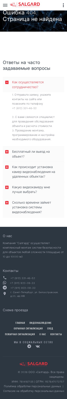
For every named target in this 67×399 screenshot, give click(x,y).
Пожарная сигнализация (20, 334)
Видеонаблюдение (41, 323)
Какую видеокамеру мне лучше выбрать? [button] (31, 189)
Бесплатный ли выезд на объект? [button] (31, 154)
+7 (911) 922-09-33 (22, 282)
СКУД (50, 328)
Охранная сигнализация (28, 328)
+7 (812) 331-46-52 (24, 108)
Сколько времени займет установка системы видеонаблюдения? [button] (31, 207)
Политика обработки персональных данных (33, 386)
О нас (42, 334)
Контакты (56, 334)
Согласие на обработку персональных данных (33, 390)
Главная (20, 323)
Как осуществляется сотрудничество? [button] (28, 84)
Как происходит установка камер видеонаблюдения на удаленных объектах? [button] (33, 171)
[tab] (33, 84)
